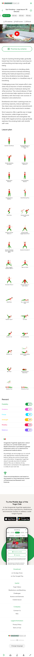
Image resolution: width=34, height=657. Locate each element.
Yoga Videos (17, 587)
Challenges (17, 593)
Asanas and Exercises (17, 596)
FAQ (17, 613)
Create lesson (17, 599)
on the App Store (17, 573)
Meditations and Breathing (17, 590)
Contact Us (17, 610)
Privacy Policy (17, 624)
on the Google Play (17, 576)
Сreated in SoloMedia (17, 640)
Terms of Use (17, 627)
